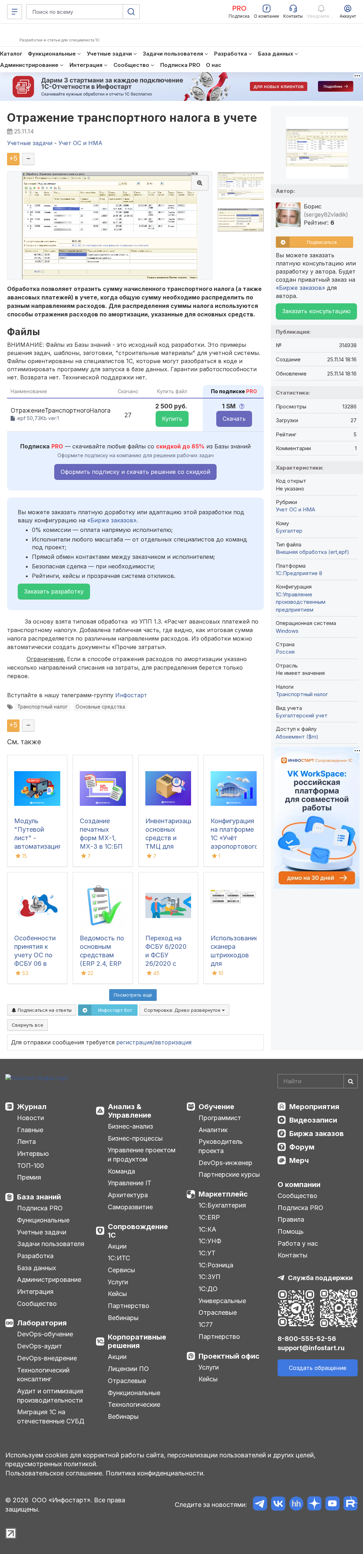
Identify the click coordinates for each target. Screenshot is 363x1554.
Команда (121, 1171)
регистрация (134, 1042)
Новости (30, 1118)
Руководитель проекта (221, 1146)
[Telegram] (260, 1504)
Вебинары (123, 1317)
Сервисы (121, 1270)
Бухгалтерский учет (302, 715)
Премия (29, 1177)
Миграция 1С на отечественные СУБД (50, 1416)
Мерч (299, 1160)
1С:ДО (208, 1288)
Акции (117, 1246)
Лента (26, 1141)
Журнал (31, 1106)
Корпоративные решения (137, 1341)
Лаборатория (42, 1323)
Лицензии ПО (128, 1368)
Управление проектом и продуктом (141, 1154)
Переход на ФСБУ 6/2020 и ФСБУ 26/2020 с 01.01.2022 (165, 955)
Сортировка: (183, 1010)
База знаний (39, 1197)
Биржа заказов (316, 1133)
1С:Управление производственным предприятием (300, 602)
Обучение (216, 1106)
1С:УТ (207, 1253)
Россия (285, 651)
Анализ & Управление (129, 1110)
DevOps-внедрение (47, 1358)
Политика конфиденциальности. (155, 1473)
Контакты (292, 1255)
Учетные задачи (41, 1232)
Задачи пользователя (50, 1244)
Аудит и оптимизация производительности (50, 1395)
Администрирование (49, 1279)
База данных (36, 1268)
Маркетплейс (223, 1194)
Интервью (33, 1153)
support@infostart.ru (311, 1348)
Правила (291, 1219)
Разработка (35, 1256)
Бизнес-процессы (135, 1138)
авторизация (173, 1042)
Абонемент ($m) (297, 736)
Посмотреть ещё (133, 995)
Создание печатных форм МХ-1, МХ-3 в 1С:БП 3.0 (101, 838)
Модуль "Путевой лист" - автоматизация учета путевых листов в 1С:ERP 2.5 (38, 846)
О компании (299, 1184)
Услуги (118, 1282)
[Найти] (351, 1081)
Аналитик (213, 1130)
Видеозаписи (313, 1120)
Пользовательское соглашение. (54, 1473)
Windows (287, 630)
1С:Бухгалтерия (222, 1205)
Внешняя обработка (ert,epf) (312, 552)
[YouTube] (332, 1504)
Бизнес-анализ (130, 1126)
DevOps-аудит (39, 1346)
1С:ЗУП (209, 1276)
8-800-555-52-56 (307, 1338)
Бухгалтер (289, 530)
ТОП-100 (30, 1165)
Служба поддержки (320, 1277)
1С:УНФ (210, 1241)
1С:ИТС (119, 1258)
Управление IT (129, 1183)
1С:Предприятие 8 (299, 573)
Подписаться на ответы (44, 1010)
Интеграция (35, 1291)
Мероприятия (314, 1106)
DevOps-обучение (45, 1334)
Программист (220, 1118)
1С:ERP (209, 1217)
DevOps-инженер (225, 1162)
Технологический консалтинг (43, 1374)
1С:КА (207, 1229)
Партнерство (128, 1305)
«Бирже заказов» (111, 520)
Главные (30, 1130)
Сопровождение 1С (138, 1230)
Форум (301, 1147)
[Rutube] (350, 1504)
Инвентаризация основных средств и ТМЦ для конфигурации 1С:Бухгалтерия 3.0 (171, 846)
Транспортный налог (42, 707)
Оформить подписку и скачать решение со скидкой (135, 471)
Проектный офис (229, 1356)
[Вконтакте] (278, 1504)
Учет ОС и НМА (295, 509)
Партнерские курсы (229, 1174)
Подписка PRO (40, 1208)
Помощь (291, 1231)
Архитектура (128, 1195)
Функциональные (43, 1220)
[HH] (296, 1504)
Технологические (134, 1404)
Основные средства (100, 707)
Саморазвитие (130, 1207)
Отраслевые (127, 1380)
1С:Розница (216, 1265)
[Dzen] (314, 1504)
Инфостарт (131, 695)
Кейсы (117, 1293)
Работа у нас (298, 1243)
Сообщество (37, 1303)
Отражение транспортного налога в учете (132, 118)
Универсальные (222, 1300)
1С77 (206, 1324)
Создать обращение (317, 1367)
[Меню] (14, 11)
